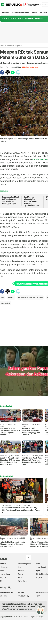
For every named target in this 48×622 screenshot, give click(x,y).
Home (2, 46)
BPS (2, 297)
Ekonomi (10, 46)
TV (1, 581)
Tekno (20, 574)
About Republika (6, 592)
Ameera (3, 564)
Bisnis (20, 18)
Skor (38, 564)
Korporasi (18, 46)
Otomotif (39, 18)
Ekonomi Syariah (20, 12)
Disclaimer (4, 596)
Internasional (5, 574)
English (39, 577)
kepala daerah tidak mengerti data (30, 297)
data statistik (5, 303)
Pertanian (29, 18)
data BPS (11, 297)
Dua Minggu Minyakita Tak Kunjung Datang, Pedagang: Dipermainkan (31, 201)
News (2, 570)
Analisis (21, 570)
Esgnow (3, 577)
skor (34, 12)
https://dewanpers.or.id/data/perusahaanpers (20, 609)
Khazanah (4, 567)
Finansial (5, 18)
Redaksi (21, 592)
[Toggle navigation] (2, 4)
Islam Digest (41, 567)
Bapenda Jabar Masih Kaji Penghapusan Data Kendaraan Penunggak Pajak (10, 200)
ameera (5, 12)
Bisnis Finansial (42, 574)
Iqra (19, 567)
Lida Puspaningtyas (30, 67)
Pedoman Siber (42, 592)
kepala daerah (39, 159)
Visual (20, 577)
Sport (38, 570)
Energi (13, 18)
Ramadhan (22, 581)
